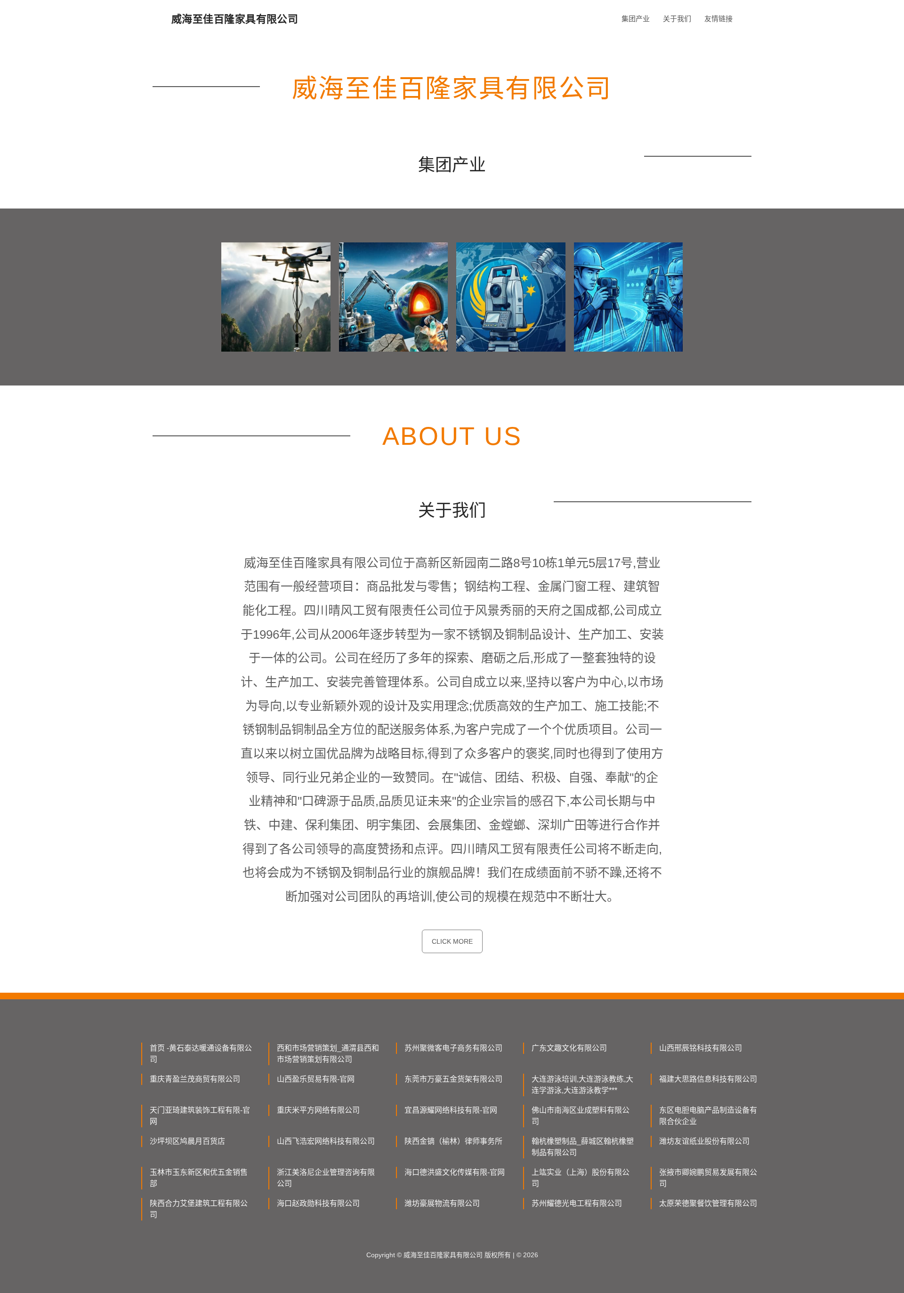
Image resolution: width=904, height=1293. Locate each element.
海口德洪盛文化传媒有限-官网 (454, 1172)
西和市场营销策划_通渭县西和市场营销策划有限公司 (328, 1053)
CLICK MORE (452, 941)
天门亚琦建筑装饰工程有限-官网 (200, 1115)
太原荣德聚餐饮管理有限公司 (708, 1203)
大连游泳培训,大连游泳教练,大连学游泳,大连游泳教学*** (582, 1084)
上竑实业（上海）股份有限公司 (581, 1178)
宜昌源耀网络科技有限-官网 (450, 1110)
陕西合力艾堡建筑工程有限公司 (199, 1209)
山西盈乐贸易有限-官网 (316, 1079)
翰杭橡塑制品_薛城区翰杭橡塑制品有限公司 (583, 1146)
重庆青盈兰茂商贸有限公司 (195, 1079)
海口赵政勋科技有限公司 (318, 1203)
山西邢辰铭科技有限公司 (700, 1048)
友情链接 (718, 19)
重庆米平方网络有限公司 (318, 1110)
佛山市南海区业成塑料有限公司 (581, 1115)
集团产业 (636, 19)
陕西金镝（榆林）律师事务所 (453, 1141)
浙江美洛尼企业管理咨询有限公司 (326, 1178)
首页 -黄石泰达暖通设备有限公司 (201, 1053)
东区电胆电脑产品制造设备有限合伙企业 (708, 1115)
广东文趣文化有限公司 (569, 1048)
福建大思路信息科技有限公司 (708, 1079)
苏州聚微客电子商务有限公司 (453, 1048)
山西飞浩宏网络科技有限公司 (326, 1141)
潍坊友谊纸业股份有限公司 (704, 1141)
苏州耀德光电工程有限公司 (577, 1203)
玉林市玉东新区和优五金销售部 (199, 1178)
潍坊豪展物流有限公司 (442, 1203)
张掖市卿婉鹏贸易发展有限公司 (708, 1178)
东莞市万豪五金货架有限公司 (453, 1079)
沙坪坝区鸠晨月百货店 (187, 1141)
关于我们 (677, 19)
